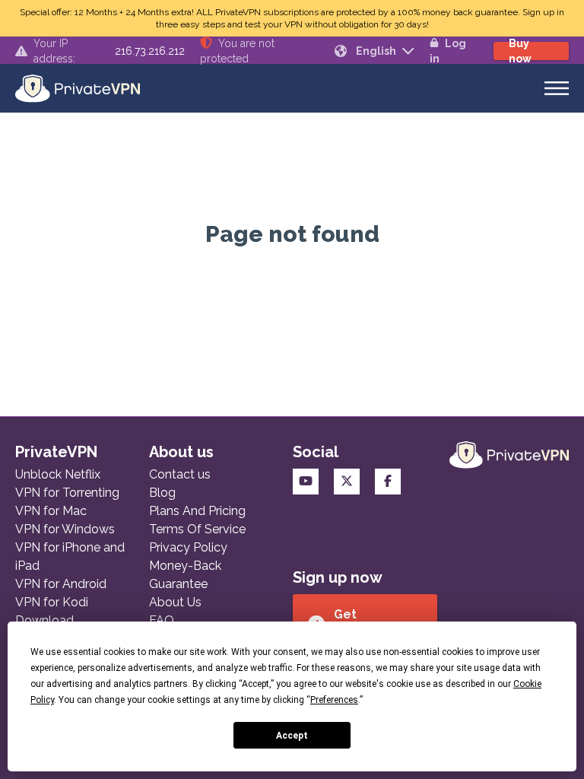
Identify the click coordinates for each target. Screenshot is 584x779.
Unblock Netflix (57, 474)
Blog (162, 492)
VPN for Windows (65, 529)
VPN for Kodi (51, 602)
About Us (175, 602)
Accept (292, 735)
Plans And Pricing (197, 511)
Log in (448, 51)
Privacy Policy (188, 547)
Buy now (520, 51)
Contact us (180, 474)
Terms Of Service (197, 529)
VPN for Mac (51, 511)
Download (44, 620)
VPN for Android (60, 584)
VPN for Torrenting (67, 492)
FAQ (161, 620)
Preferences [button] (334, 700)
